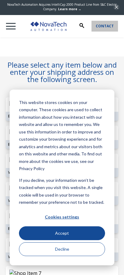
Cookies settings (62, 216)
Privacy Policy (32, 168)
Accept (62, 233)
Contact (105, 26)
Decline (62, 249)
